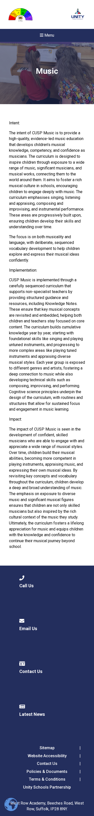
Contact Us (47, 763)
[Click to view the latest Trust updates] (78, 14)
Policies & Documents (47, 771)
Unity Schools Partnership (47, 787)
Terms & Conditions (47, 779)
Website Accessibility (47, 755)
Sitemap (47, 747)
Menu (48, 35)
